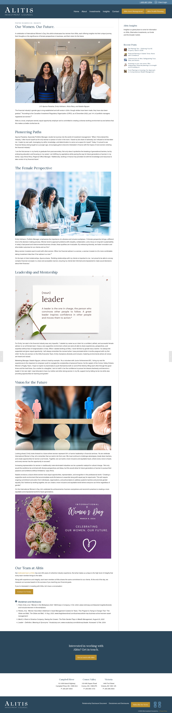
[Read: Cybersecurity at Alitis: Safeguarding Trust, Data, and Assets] (125, 59)
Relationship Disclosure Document (94, 703)
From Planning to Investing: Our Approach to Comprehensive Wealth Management (141, 71)
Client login (162, 2)
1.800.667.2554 (146, 2)
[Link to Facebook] (155, 703)
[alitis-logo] (19, 11)
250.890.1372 (90, 689)
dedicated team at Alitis (26, 573)
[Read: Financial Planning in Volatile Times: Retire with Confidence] (125, 54)
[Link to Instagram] (159, 703)
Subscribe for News (140, 705)
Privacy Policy (163, 711)
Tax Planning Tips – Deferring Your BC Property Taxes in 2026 (140, 49)
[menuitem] (76, 11)
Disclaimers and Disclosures (119, 703)
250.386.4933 (109, 689)
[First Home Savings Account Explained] (170, 356)
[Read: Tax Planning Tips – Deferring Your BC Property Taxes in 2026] (125, 49)
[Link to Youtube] (159, 706)
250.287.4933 (68, 689)
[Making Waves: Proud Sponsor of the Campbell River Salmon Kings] (1, 356)
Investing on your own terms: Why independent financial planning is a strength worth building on (142, 65)
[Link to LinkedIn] (155, 706)
